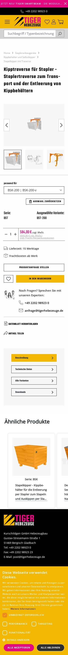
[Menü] (7, 21)
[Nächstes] (61, 125)
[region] (34, 138)
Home (7, 53)
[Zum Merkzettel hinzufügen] (8, 278)
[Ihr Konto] (54, 21)
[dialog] (34, 610)
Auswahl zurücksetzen (47, 201)
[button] (34, 640)
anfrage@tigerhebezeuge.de (44, 310)
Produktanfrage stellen (34, 267)
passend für (10, 183)
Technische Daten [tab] (23, 369)
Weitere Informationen (23, 608)
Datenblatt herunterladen (23, 324)
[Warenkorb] (60, 21)
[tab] (34, 358)
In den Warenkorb (40, 279)
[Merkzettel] (47, 21)
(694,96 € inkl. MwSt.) (37, 236)
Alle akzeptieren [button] (19, 647)
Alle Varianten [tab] (22, 381)
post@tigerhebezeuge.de (29, 557)
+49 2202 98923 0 (36, 11)
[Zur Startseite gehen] (27, 21)
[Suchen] (59, 33)
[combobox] (30, 33)
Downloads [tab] (20, 392)
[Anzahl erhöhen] (15, 234)
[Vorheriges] (6, 125)
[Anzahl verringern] (6, 234)
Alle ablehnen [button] (50, 647)
